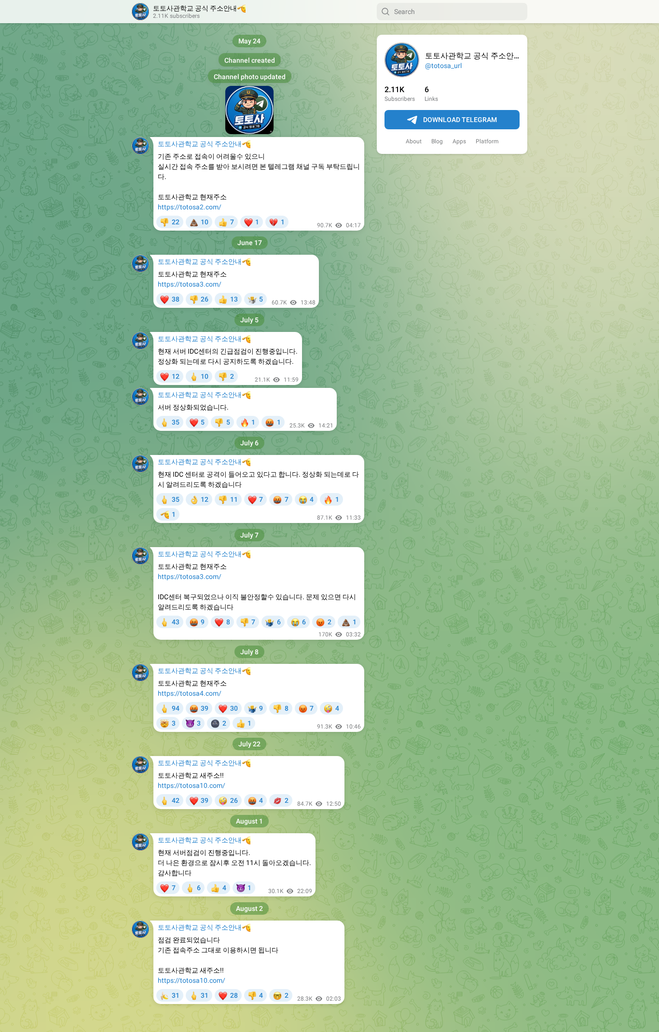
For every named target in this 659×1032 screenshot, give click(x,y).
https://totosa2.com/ (189, 207)
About (414, 141)
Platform (487, 141)
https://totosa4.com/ (189, 693)
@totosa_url (443, 65)
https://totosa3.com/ (189, 284)
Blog (437, 141)
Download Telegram (460, 120)
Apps (459, 141)
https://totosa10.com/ (191, 785)
